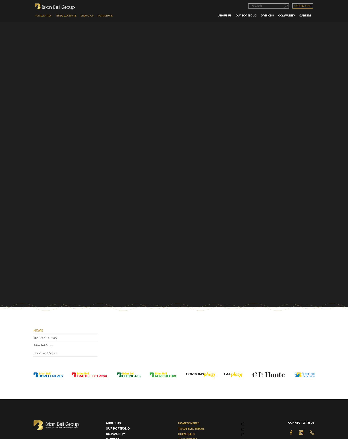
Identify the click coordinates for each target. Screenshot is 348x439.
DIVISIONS (267, 15)
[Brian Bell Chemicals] (129, 375)
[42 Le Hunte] (268, 375)
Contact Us (302, 5)
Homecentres (43, 15)
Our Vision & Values (45, 353)
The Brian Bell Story (45, 337)
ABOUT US (224, 15)
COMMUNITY (286, 15)
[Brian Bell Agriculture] (163, 375)
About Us (113, 423)
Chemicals (87, 15)
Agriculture (105, 15)
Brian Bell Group (43, 345)
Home (38, 330)
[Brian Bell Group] (55, 6)
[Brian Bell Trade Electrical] (90, 375)
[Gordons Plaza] (200, 375)
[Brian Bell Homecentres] (48, 375)
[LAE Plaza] (233, 375)
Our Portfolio (118, 428)
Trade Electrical (66, 15)
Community (115, 434)
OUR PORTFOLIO (246, 15)
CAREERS (305, 15)
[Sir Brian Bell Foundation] (304, 375)
